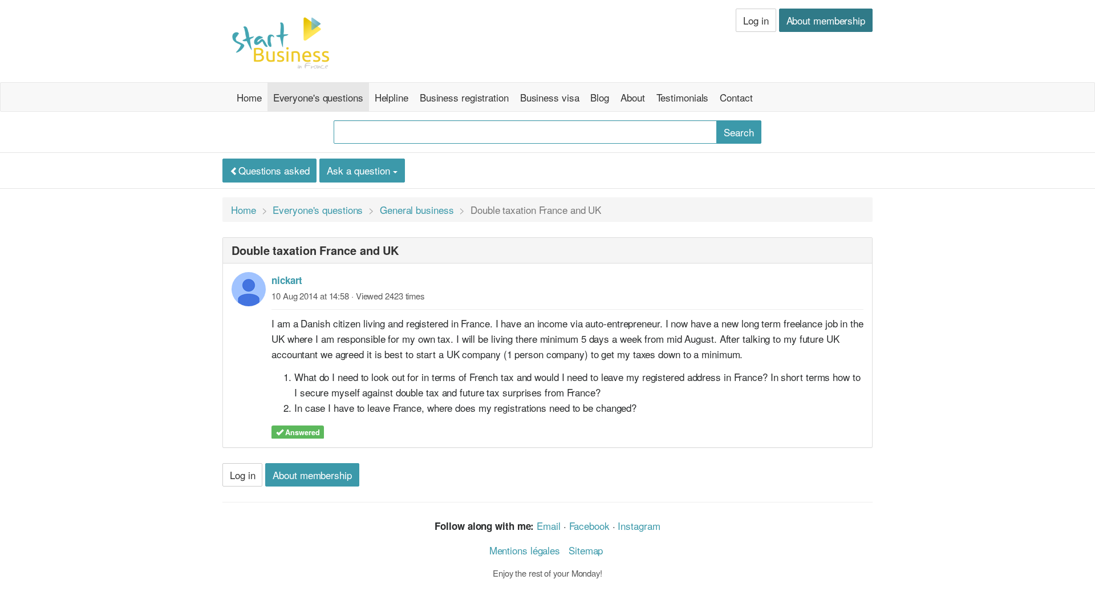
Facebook (589, 525)
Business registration (464, 97)
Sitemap (586, 550)
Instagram (639, 525)
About (632, 97)
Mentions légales (524, 550)
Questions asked (274, 170)
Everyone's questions (318, 97)
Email (549, 525)
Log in (755, 20)
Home (249, 97)
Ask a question (360, 170)
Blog (599, 97)
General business (416, 209)
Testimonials (682, 97)
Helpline (391, 97)
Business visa (549, 97)
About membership (825, 20)
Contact (736, 97)
